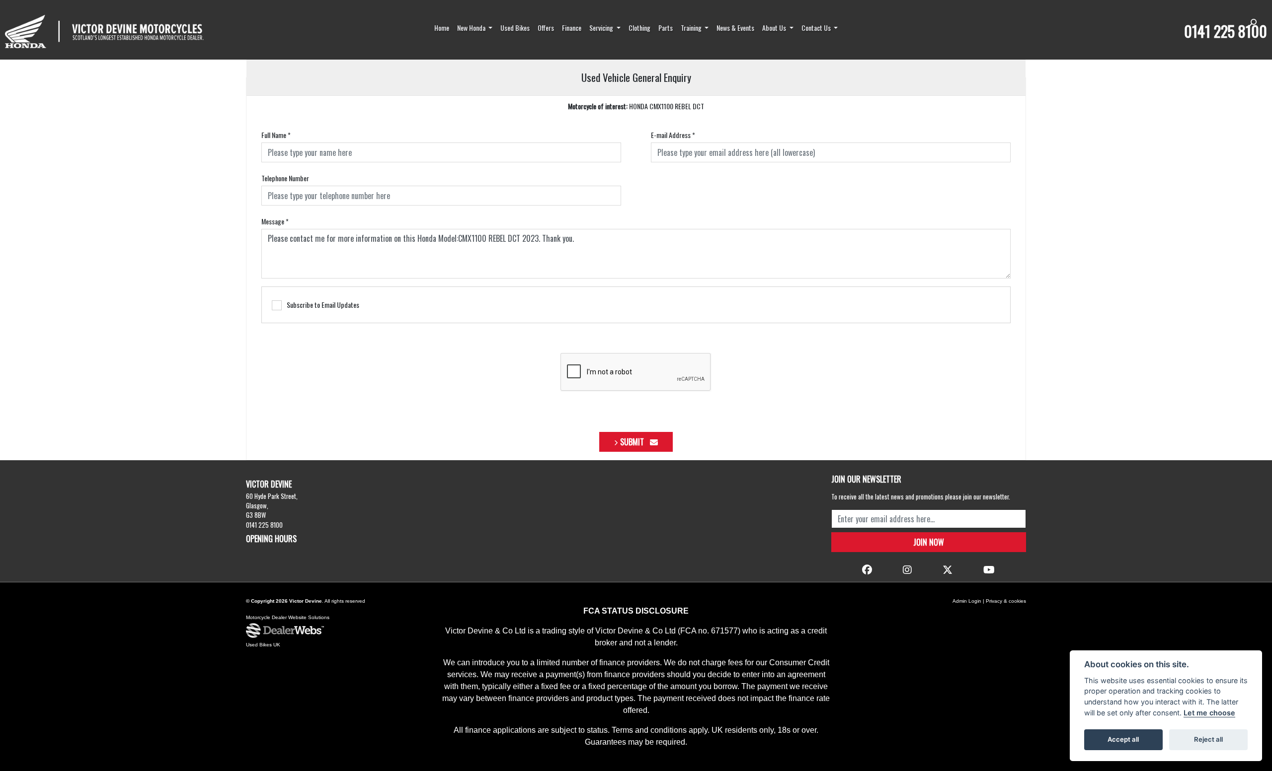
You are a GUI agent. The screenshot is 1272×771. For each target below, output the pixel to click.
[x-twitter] (947, 569)
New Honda (472, 27)
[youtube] (989, 569)
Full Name (276, 135)
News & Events (735, 27)
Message (275, 221)
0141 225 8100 (1225, 31)
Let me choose (1209, 712)
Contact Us (816, 27)
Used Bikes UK (263, 644)
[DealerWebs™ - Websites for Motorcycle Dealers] (285, 631)
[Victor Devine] (104, 31)
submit (635, 442)
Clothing (639, 27)
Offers (546, 27)
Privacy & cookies (1006, 601)
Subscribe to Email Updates (323, 304)
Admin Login (967, 601)
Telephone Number (285, 178)
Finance (571, 27)
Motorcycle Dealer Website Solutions (287, 617)
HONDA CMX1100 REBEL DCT (636, 106)
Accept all (1123, 739)
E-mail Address (673, 135)
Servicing (602, 27)
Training (692, 27)
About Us (775, 27)
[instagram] (907, 569)
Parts (665, 27)
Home (441, 27)
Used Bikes (515, 27)
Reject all (1208, 739)
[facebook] (867, 569)
